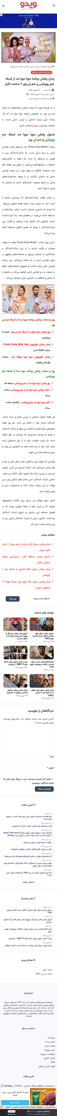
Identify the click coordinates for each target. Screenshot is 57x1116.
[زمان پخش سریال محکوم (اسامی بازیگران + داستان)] (15, 681)
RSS (53, 1062)
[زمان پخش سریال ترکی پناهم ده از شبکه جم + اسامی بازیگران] (42, 681)
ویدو (50, 66)
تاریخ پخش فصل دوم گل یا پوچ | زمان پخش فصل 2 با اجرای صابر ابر (16, 636)
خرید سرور (47, 969)
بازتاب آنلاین (49, 1058)
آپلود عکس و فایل (47, 1066)
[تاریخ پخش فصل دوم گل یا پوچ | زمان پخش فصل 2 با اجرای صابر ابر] (15, 624)
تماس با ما (50, 1042)
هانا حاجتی (47, 90)
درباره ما (51, 1037)
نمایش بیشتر (28, 882)
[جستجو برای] (3, 7)
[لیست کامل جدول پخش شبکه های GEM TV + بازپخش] (15, 652)
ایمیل (50, 767)
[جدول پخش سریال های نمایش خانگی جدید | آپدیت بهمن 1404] (42, 624)
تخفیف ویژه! (15, 1102)
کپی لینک (12, 599)
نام (51, 756)
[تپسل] (1, 1107)
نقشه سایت (50, 1046)
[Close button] (55, 1107)
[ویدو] (28, 6)
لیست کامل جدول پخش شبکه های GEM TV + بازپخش (15, 663)
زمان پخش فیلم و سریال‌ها (22, 66)
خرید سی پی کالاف (43, 973)
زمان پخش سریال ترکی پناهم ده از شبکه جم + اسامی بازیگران (43, 693)
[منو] (53, 7)
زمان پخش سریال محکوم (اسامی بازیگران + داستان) (17, 691)
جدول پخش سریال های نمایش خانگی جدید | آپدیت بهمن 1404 (43, 636)
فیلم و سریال (40, 66)
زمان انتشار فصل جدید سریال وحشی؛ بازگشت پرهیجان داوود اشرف (42, 664)
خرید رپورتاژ (49, 1050)
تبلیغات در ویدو (48, 1054)
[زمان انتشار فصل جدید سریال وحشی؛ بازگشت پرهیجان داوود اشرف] (42, 652)
